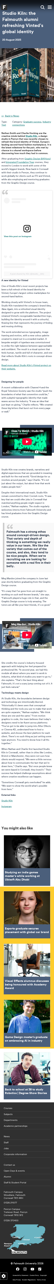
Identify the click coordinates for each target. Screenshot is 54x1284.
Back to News (11, 115)
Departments (10, 1120)
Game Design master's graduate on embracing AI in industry (27, 1023)
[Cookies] (3, 1276)
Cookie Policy (34, 1275)
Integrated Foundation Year (20, 162)
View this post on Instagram (17, 236)
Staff (6, 1142)
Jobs (6, 1148)
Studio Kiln (7, 800)
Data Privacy (17, 1280)
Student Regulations (29, 1280)
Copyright (43, 1275)
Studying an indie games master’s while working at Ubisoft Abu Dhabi (27, 860)
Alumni (7, 1176)
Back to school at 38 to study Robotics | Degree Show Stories (27, 1075)
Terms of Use (41, 1280)
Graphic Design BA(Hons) (37, 158)
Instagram (6, 806)
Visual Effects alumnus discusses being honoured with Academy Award (27, 969)
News (7, 1136)
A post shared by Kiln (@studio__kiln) (27, 274)
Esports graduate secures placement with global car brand (27, 914)
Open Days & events (14, 1170)
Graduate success (32, 121)
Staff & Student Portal (15, 1182)
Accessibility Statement (21, 1275)
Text (3, 124)
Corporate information (15, 1154)
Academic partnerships (15, 1125)
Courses (8, 1108)
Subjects (8, 1114)
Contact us (9, 1164)
